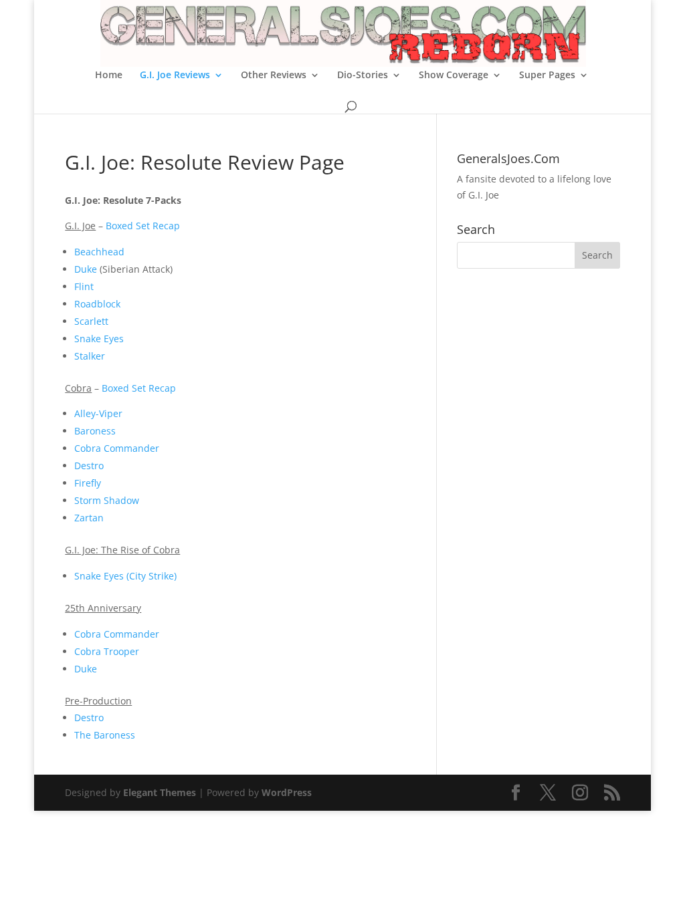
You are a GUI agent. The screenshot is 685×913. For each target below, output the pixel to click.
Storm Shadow (106, 500)
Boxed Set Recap (143, 225)
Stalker (89, 356)
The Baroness (104, 735)
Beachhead (99, 251)
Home (108, 75)
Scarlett (91, 321)
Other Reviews (273, 75)
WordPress (287, 792)
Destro (89, 465)
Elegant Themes (159, 792)
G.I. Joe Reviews (175, 75)
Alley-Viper (98, 413)
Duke (85, 269)
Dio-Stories (362, 75)
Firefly (87, 483)
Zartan (89, 517)
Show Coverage (453, 75)
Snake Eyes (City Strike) (125, 575)
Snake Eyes (99, 338)
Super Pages (547, 75)
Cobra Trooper (106, 651)
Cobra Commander (116, 448)
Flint (84, 286)
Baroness (95, 430)
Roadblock (97, 303)
